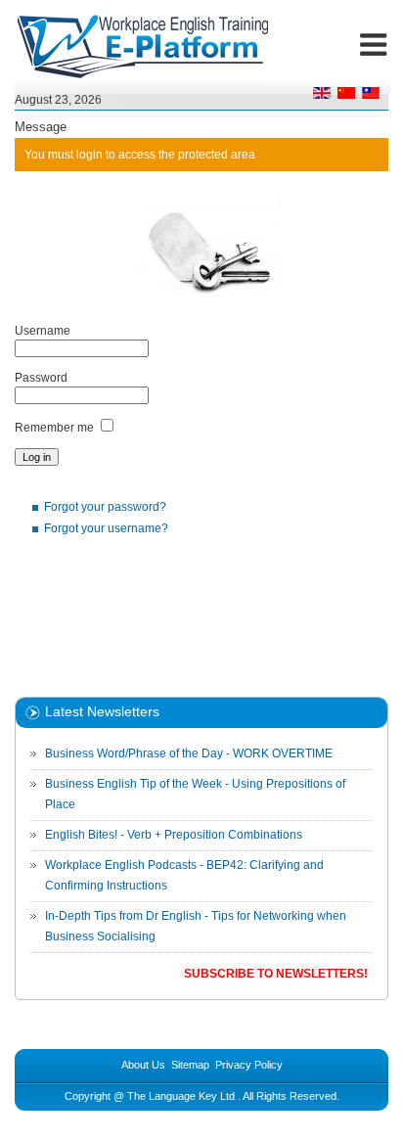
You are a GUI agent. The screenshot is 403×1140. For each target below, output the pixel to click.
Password (41, 378)
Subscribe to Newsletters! (276, 973)
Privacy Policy (249, 1065)
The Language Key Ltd (181, 1096)
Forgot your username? (106, 528)
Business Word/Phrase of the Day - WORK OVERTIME (189, 753)
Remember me (54, 427)
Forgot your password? (105, 507)
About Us (143, 1065)
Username (42, 331)
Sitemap (190, 1065)
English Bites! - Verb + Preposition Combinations (173, 835)
